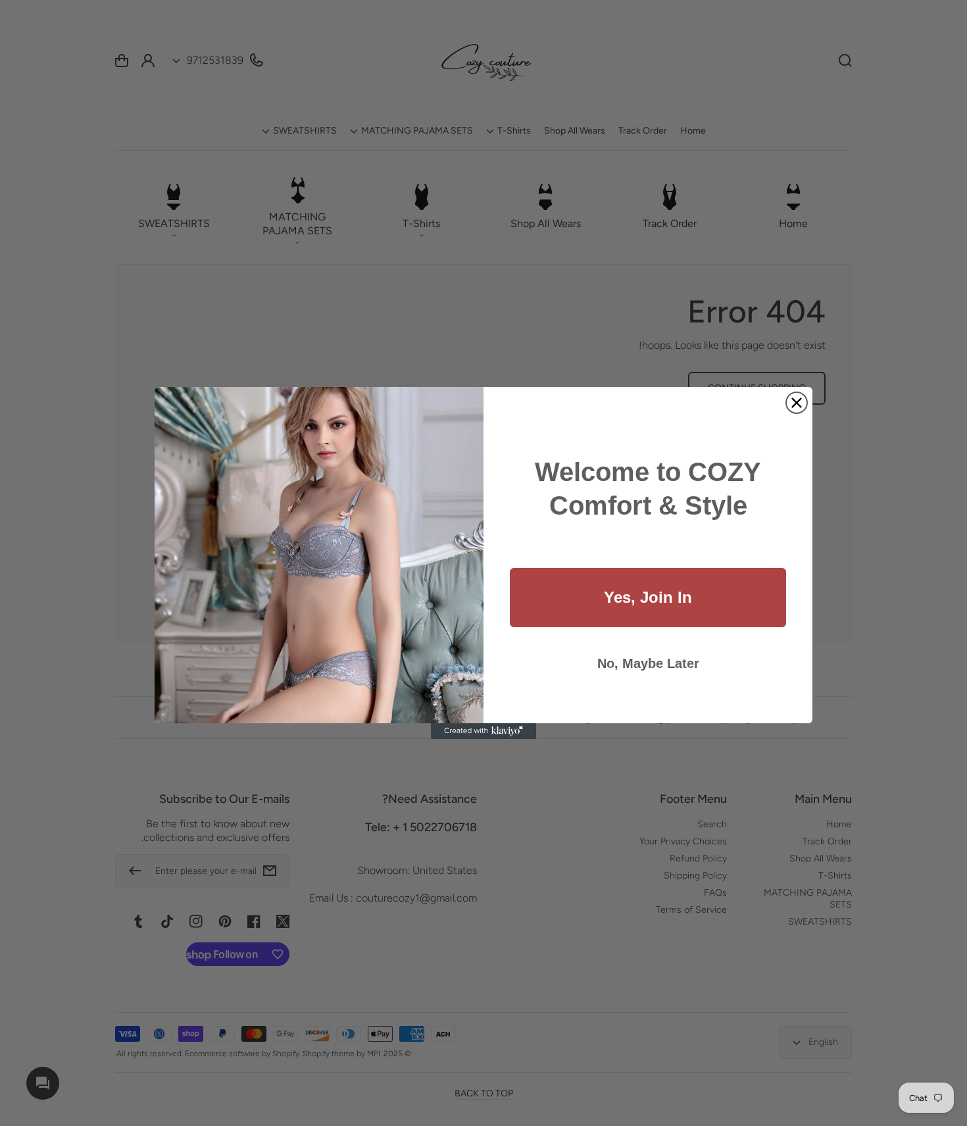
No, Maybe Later (648, 663)
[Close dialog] (796, 402)
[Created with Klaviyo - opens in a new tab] (483, 731)
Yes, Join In (648, 597)
